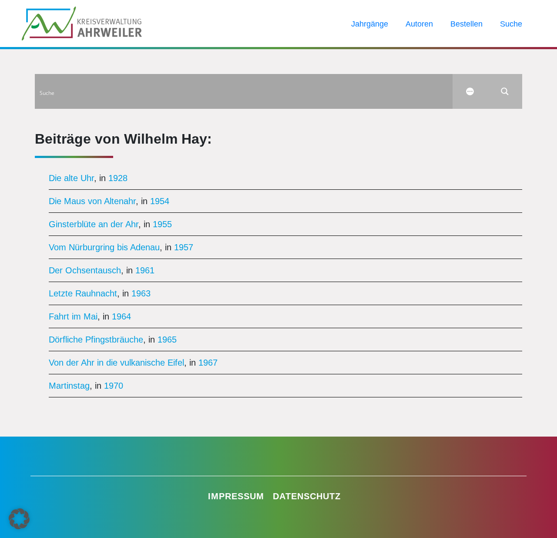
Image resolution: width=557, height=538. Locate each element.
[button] (19, 519)
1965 (167, 339)
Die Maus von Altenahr (92, 201)
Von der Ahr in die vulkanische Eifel (116, 362)
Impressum (236, 496)
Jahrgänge (369, 24)
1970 (113, 385)
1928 (118, 178)
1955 (162, 224)
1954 (159, 201)
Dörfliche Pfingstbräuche (96, 339)
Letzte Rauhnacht (83, 293)
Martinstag (69, 385)
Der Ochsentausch (85, 270)
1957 (183, 247)
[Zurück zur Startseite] (82, 22)
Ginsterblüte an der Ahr (93, 224)
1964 (121, 316)
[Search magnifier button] (504, 91)
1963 (141, 293)
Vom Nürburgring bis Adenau (104, 247)
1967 (208, 362)
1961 (144, 270)
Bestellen (466, 24)
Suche (511, 24)
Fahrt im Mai (73, 316)
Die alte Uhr (71, 178)
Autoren (419, 24)
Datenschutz (307, 496)
